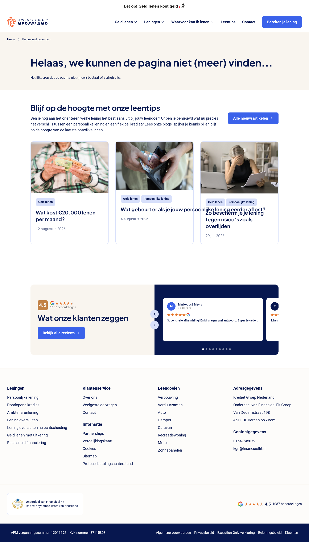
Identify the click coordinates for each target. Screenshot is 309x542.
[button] (203, 349)
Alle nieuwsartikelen (250, 118)
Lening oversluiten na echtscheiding (37, 427)
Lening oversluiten (22, 420)
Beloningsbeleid (270, 533)
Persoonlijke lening (22, 397)
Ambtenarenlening (22, 412)
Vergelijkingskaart (97, 441)
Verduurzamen (170, 405)
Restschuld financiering (26, 442)
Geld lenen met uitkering (27, 435)
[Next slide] (154, 325)
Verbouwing (168, 397)
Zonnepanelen (170, 450)
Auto (162, 412)
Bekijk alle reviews (59, 333)
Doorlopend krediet (23, 405)
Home (11, 39)
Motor (163, 442)
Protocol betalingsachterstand (108, 463)
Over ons (90, 397)
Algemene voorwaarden (173, 533)
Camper (164, 420)
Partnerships (93, 433)
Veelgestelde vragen (100, 405)
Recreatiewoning (172, 435)
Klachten (291, 533)
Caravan (165, 427)
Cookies (89, 448)
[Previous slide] (154, 314)
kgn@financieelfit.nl (249, 448)
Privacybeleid (204, 533)
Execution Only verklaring (236, 533)
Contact (89, 412)
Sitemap (90, 456)
